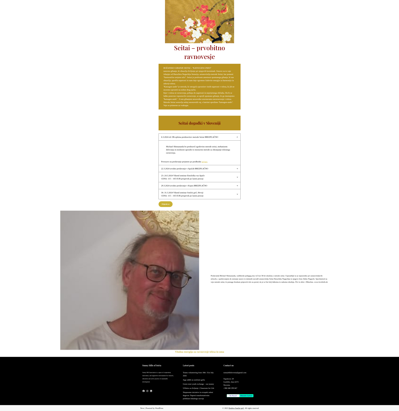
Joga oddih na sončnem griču (194, 380)
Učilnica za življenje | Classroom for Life (198, 388)
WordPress (159, 408)
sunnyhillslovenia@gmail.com (234, 373)
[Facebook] (143, 391)
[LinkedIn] (151, 391)
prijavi (204, 161)
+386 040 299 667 (230, 388)
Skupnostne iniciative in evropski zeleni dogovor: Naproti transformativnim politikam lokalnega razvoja (198, 395)
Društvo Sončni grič (236, 408)
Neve (142, 408)
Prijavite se (165, 204)
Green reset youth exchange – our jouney (198, 384)
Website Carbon (246, 396)
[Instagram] (147, 391)
